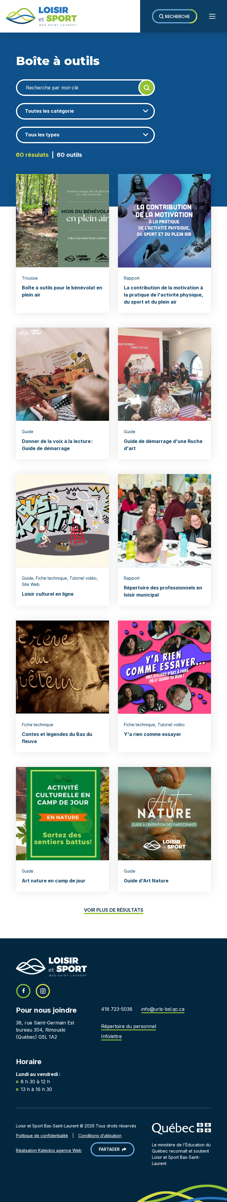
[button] (174, 16)
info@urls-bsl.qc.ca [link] (162, 1009)
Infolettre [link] (111, 1036)
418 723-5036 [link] (116, 1009)
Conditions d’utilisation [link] (99, 1135)
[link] (38, 16)
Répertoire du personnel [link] (128, 1026)
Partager (110, 1149)
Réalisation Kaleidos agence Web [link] (49, 1150)
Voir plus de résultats (113, 910)
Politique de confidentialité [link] (42, 1135)
